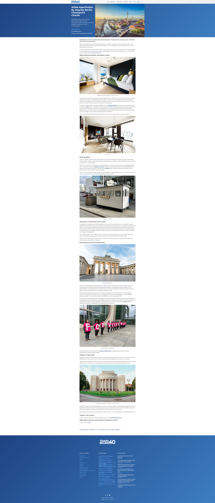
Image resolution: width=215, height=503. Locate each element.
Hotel (101, 470)
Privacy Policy (111, 497)
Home (108, 1)
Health (104, 468)
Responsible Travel (104, 476)
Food (109, 466)
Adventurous (102, 456)
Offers (138, 1)
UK (113, 482)
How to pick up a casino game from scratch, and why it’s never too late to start (126, 470)
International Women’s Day (95, 52)
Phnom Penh (106, 474)
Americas (82, 464)
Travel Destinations (84, 457)
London (102, 472)
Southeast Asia (83, 462)
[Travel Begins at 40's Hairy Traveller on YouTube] (109, 495)
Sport (108, 478)
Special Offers (83, 472)
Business (108, 458)
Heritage (109, 468)
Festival (103, 466)
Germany (101, 468)
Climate (114, 462)
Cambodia (102, 460)
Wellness (109, 484)
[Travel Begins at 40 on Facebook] (105, 495)
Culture (102, 464)
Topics (134, 1)
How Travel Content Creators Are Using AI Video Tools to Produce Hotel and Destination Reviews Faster (126, 480)
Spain (104, 478)
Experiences (112, 1)
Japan (107, 470)
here (101, 417)
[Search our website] (141, 2)
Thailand (106, 481)
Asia (80, 460)
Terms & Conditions (105, 497)
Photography (111, 474)
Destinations (119, 1)
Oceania (81, 465)
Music (110, 472)
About (81, 477)
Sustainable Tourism (106, 480)
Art (107, 456)
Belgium (104, 458)
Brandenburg (105, 282)
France (114, 466)
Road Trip (112, 476)
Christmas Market (105, 462)
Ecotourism (109, 464)
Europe (73, 29)
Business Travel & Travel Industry (87, 470)
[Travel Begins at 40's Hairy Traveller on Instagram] (107, 495)
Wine (100, 485)
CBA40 (110, 460)
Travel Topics (83, 473)
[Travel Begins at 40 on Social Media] (142, 2)
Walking (104, 484)
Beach (111, 456)
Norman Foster (126, 301)
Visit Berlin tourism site (116, 417)
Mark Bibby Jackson (77, 31)
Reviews (77, 29)
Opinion (130, 1)
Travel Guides (83, 475)
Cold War (108, 51)
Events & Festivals (84, 467)
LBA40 (110, 470)
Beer (100, 458)
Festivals (125, 1)
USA (100, 484)
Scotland (101, 478)
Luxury (106, 472)
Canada (107, 460)
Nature (101, 474)
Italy (104, 470)
